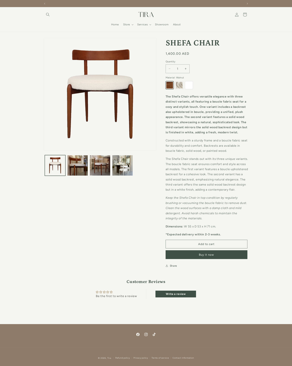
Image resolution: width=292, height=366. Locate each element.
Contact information (183, 358)
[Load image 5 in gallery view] (122, 165)
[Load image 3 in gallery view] (77, 165)
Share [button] (173, 265)
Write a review (176, 294)
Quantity (171, 61)
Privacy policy (140, 358)
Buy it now (206, 254)
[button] (48, 14)
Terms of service (160, 358)
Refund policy (122, 358)
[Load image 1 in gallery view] (55, 165)
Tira (109, 358)
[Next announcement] (247, 3)
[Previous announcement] (44, 3)
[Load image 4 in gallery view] (100, 165)
